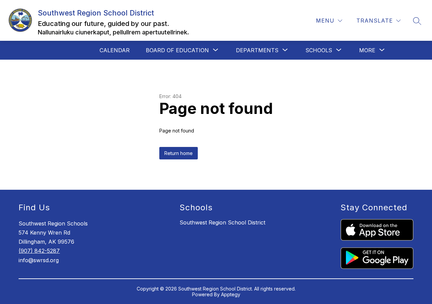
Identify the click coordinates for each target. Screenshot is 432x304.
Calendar (115, 50)
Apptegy (230, 294)
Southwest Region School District (222, 222)
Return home (178, 153)
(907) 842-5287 (39, 250)
